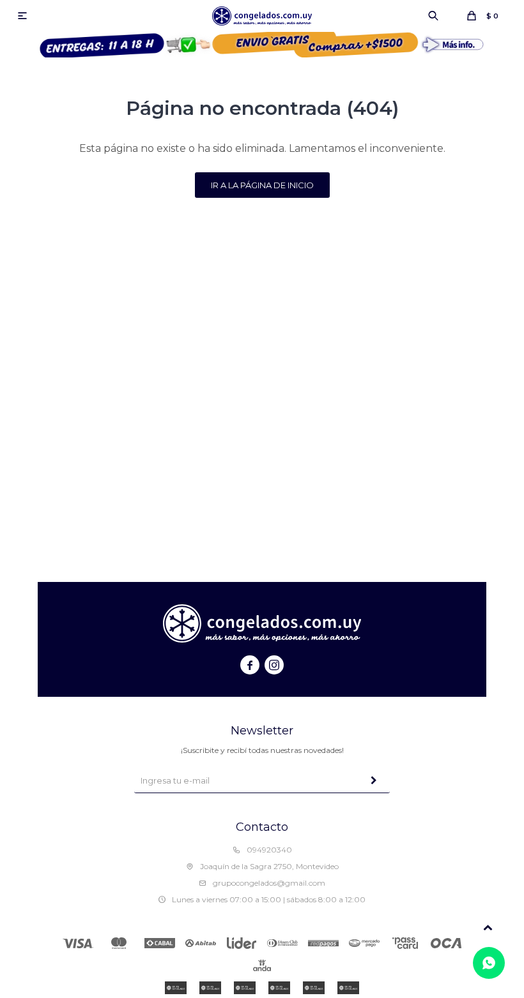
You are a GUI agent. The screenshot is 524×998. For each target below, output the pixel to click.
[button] (433, 16)
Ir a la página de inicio (262, 185)
